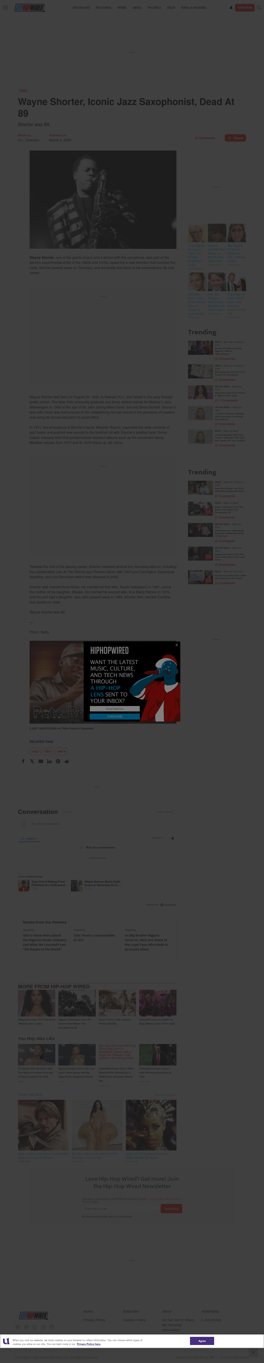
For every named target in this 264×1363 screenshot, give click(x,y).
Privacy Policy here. (89, 1344)
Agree (202, 1341)
